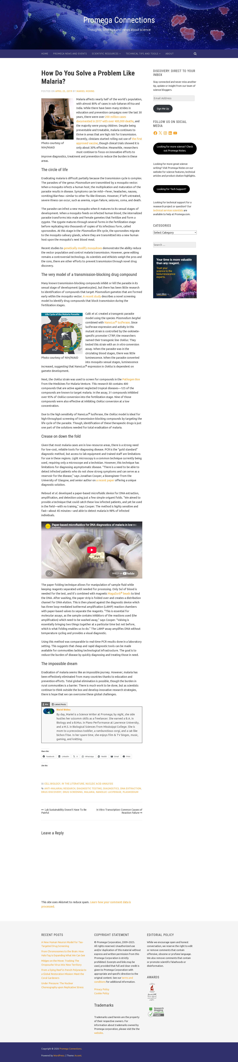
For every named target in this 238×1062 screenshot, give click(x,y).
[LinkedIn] (170, 133)
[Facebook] (155, 133)
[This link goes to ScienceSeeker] (152, 1000)
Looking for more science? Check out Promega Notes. (175, 148)
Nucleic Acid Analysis (99, 783)
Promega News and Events (70, 53)
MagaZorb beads (119, 593)
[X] (160, 133)
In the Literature (73, 783)
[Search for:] (174, 244)
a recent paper (105, 480)
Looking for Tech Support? (171, 189)
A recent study (92, 296)
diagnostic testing (89, 788)
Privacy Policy (101, 989)
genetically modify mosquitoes (83, 248)
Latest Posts (60, 704)
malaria (89, 792)
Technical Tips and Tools (142, 53)
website (98, 1032)
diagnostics (111, 788)
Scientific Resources (105, 53)
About (170, 53)
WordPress (58, 1055)
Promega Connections (119, 20)
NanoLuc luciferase (117, 322)
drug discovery (51, 792)
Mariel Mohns (85, 91)
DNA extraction (130, 788)
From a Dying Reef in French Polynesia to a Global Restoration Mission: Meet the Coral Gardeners (63, 974)
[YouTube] (175, 133)
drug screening (73, 792)
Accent (78, 1055)
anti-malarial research (59, 788)
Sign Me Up (163, 108)
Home (44, 53)
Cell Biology (52, 783)
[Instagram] (165, 133)
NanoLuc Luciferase (108, 792)
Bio (46, 704)
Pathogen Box (131, 379)
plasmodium (130, 792)
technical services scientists (168, 210)
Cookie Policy (101, 993)
